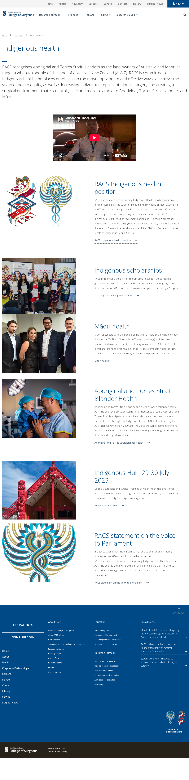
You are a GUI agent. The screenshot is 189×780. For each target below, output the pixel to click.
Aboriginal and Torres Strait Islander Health (118, 442)
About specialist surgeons (105, 661)
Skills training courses (103, 630)
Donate (108, 3)
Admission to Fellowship (104, 680)
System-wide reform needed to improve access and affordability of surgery (159, 662)
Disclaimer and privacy (57, 751)
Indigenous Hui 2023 (105, 505)
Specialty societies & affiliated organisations (66, 644)
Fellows (89, 14)
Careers (93, 3)
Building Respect (55, 653)
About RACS (18, 35)
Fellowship (98, 684)
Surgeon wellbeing (56, 649)
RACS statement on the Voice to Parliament (118, 582)
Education (99, 622)
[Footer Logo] (20, 750)
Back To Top (178, 613)
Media (5, 662)
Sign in (6, 696)
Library (137, 3)
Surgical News (155, 3)
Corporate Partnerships (15, 668)
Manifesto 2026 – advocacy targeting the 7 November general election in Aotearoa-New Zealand (160, 633)
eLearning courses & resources (107, 639)
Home (49, 3)
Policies (51, 667)
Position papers (55, 663)
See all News (148, 622)
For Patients (23, 625)
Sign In (180, 3)
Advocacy (77, 3)
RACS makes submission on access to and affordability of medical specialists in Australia (159, 648)
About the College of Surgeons (61, 630)
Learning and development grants (113, 295)
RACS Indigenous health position (112, 240)
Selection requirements (104, 670)
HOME (4, 35)
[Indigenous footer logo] (176, 722)
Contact (122, 3)
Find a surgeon (23, 637)
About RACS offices (56, 635)
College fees (53, 658)
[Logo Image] (18, 15)
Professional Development (105, 635)
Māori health (101, 360)
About (62, 3)
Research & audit (125, 14)
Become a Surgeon (104, 652)
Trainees (73, 14)
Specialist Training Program (105, 644)
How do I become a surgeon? (106, 666)
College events (54, 672)
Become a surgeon (50, 14)
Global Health (54, 639)
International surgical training (106, 675)
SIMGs (104, 14)
